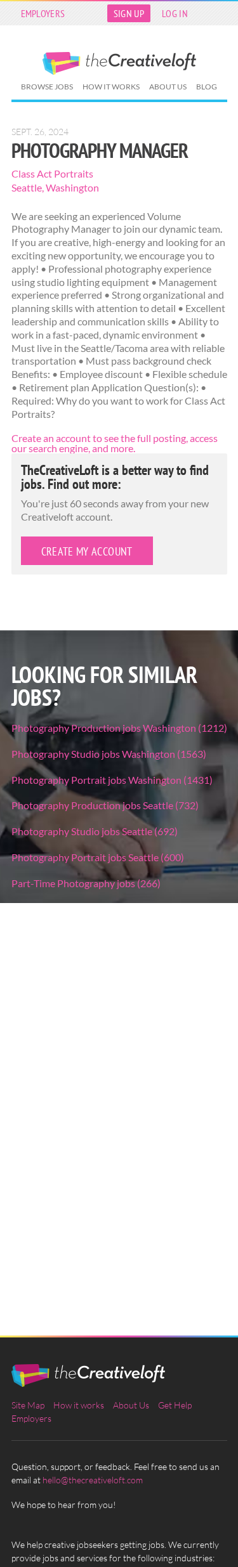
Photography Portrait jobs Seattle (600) (97, 857)
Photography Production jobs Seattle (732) (105, 805)
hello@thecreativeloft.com (93, 1479)
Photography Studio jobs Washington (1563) (108, 754)
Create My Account (87, 551)
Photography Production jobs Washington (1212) (119, 728)
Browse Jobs (47, 86)
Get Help (175, 1405)
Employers (43, 13)
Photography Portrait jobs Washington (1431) (112, 780)
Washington (72, 187)
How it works (111, 86)
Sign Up (129, 13)
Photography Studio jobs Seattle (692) (94, 831)
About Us (168, 86)
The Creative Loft (119, 63)
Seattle (26, 187)
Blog (206, 86)
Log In (175, 13)
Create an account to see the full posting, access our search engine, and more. (114, 443)
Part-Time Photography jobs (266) (86, 883)
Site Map (27, 1405)
